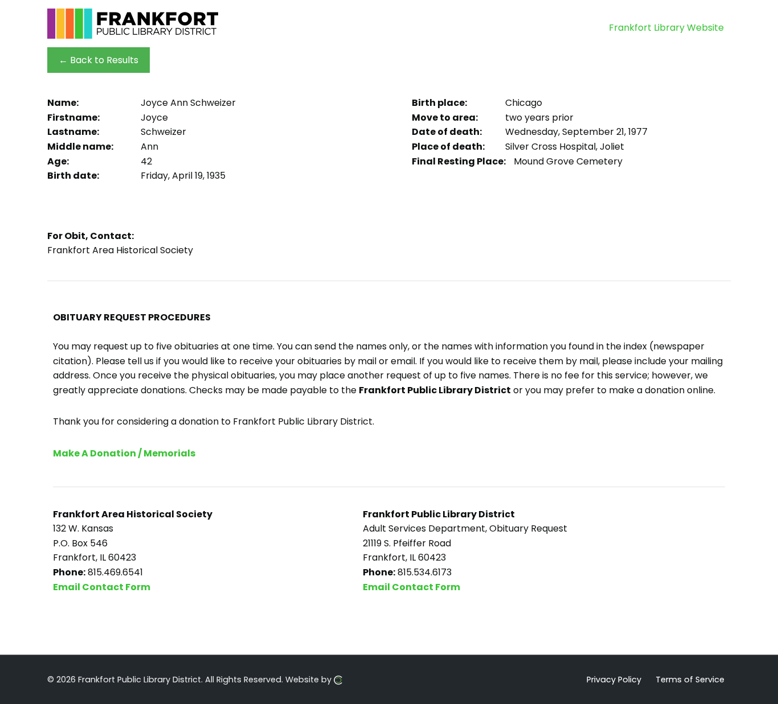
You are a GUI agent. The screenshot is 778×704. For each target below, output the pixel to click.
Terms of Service (690, 679)
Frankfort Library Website (666, 27)
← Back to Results (98, 60)
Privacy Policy (614, 679)
